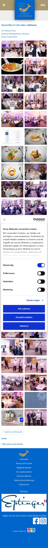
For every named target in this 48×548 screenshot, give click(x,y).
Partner (24, 491)
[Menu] (4, 5)
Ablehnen (24, 326)
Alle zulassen (24, 309)
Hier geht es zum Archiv (13, 444)
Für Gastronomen (24, 472)
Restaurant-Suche (24, 463)
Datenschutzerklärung (24, 480)
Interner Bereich (24, 476)
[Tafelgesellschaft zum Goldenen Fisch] (25, 10)
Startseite (24, 459)
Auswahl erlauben (24, 317)
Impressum (24, 484)
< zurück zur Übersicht (12, 432)
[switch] (41, 273)
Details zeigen (33, 300)
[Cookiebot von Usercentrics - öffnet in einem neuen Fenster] (34, 219)
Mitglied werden (24, 468)
